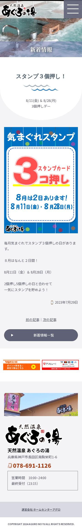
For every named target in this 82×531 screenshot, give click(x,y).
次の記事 (49, 319)
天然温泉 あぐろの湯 (19, 10)
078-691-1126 (32, 465)
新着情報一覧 (43, 335)
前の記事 (32, 319)
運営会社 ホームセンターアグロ (41, 509)
